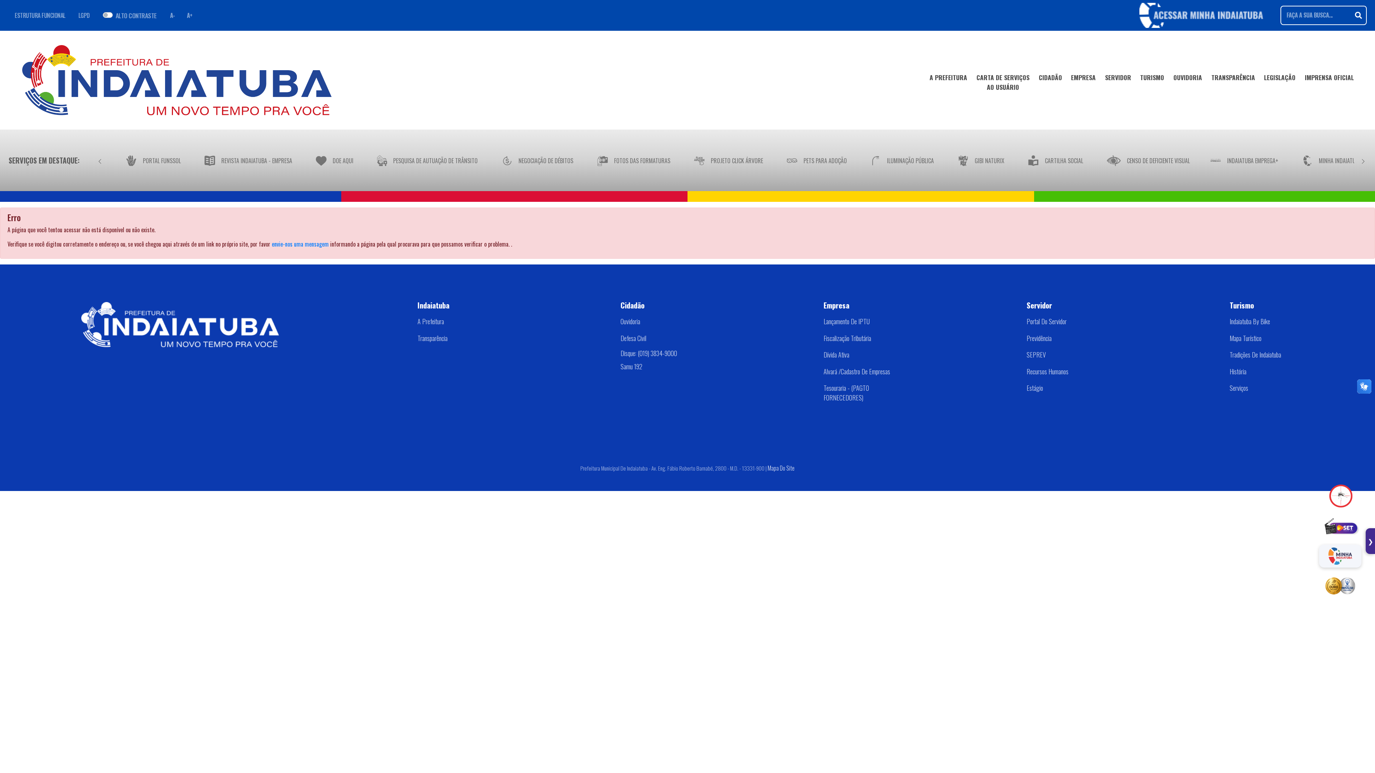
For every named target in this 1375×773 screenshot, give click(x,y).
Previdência (1039, 338)
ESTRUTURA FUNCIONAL (40, 15)
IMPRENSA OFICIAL (1329, 77)
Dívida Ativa (836, 354)
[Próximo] (1363, 160)
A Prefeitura (431, 321)
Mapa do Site (781, 468)
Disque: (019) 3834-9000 (649, 353)
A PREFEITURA (948, 77)
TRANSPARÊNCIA (1233, 77)
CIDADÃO (1050, 77)
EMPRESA (1083, 77)
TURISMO (1152, 77)
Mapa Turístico (1245, 338)
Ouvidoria (630, 321)
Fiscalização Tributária (847, 338)
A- (172, 15)
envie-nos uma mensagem (300, 244)
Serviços (1239, 388)
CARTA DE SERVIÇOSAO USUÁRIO (1002, 82)
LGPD (84, 15)
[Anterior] (100, 160)
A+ (190, 15)
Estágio (1035, 388)
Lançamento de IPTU (847, 321)
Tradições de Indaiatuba (1255, 354)
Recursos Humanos (1047, 371)
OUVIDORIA (1187, 77)
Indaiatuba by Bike (1250, 321)
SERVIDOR (1118, 77)
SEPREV (1036, 354)
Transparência (433, 338)
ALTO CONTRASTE (136, 15)
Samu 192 (631, 366)
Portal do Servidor (1047, 321)
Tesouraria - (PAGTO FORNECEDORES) (846, 392)
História (1238, 371)
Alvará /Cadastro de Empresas (857, 371)
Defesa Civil (633, 338)
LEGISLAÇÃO (1280, 77)
